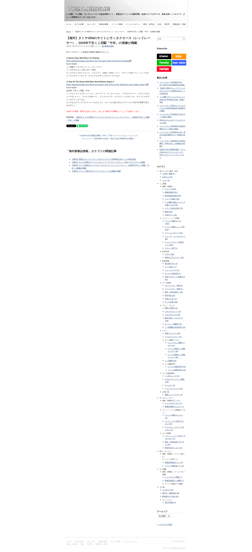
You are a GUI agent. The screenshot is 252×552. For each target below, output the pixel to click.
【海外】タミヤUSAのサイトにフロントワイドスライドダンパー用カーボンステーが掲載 (108, 162)
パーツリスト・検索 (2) (174, 289)
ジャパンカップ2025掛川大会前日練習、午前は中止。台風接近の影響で (172, 143)
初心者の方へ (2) (171, 263)
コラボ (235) (169, 254)
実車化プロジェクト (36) (174, 257)
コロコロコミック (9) (173, 311)
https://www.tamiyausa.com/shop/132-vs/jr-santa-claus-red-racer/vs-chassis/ (97, 60)
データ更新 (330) (171, 302)
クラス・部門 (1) (171, 248)
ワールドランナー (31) (173, 337)
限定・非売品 (148, 24)
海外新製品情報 (108, 46)
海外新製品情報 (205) (173, 195)
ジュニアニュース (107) (174, 388)
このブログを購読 (165, 524)
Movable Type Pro (178, 548)
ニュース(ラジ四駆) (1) (173, 477)
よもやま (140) (167, 490)
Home (68, 31)
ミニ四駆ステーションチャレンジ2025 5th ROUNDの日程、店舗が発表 (172, 99)
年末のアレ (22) (171, 215)
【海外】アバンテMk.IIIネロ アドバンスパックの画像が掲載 (96, 171)
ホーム (68, 24)
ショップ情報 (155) (172, 199)
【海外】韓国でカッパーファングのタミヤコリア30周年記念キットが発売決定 (104, 159)
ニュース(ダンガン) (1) (173, 403)
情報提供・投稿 (179, 24)
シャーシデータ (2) (172, 270)
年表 (159, 24)
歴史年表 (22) (170, 295)
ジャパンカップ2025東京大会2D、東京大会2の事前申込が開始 (107, 138)
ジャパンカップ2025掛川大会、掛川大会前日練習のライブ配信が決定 (172, 135)
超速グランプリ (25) (172, 333)
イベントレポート (132, 24)
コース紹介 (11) (171, 267)
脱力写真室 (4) (170, 502)
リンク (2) (166, 180)
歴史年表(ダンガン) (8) (173, 448)
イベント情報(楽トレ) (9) (174, 466)
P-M (92, 46)
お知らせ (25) (167, 177)
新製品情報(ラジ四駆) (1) (174, 480)
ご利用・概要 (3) (168, 173)
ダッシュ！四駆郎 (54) (173, 324)
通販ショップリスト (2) (174, 394)
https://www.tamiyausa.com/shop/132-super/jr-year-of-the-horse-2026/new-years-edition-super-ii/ (106, 84)
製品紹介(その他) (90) (170, 496)
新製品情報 (103, 24)
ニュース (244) (170, 189)
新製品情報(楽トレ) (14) (174, 462)
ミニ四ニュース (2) (172, 376)
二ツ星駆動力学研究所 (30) (175, 327)
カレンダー (91, 24)
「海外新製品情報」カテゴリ (84, 151)
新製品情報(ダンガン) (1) (174, 406)
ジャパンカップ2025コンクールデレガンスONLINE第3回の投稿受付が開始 (172, 108)
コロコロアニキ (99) (172, 315)
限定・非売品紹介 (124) (174, 292)
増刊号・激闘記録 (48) (170, 493)
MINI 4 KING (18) (171, 308)
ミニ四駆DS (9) (170, 360)
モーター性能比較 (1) (173, 273)
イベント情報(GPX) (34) (177, 366)
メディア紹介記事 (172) (174, 208)
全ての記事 (79, 24)
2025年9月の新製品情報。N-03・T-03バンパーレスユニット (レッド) (109, 135)
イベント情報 (116, 24)
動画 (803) (169, 211)
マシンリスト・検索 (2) (174, 285)
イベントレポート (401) (174, 233)
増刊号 (167, 24)
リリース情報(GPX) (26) (177, 370)
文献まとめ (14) (171, 299)
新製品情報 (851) (171, 192)
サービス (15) (170, 385)
